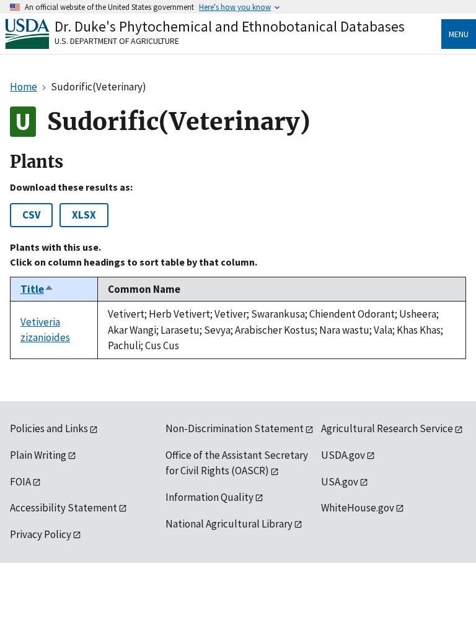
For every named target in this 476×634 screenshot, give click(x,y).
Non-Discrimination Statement (234, 428)
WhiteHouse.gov (357, 508)
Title (37, 289)
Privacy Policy (40, 534)
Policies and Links (49, 428)
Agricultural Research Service (387, 428)
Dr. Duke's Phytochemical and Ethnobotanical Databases (230, 26)
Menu (459, 34)
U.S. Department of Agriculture (117, 40)
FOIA (20, 482)
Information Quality (209, 497)
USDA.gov (343, 455)
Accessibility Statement (63, 508)
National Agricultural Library (229, 524)
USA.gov (339, 482)
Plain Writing (38, 455)
